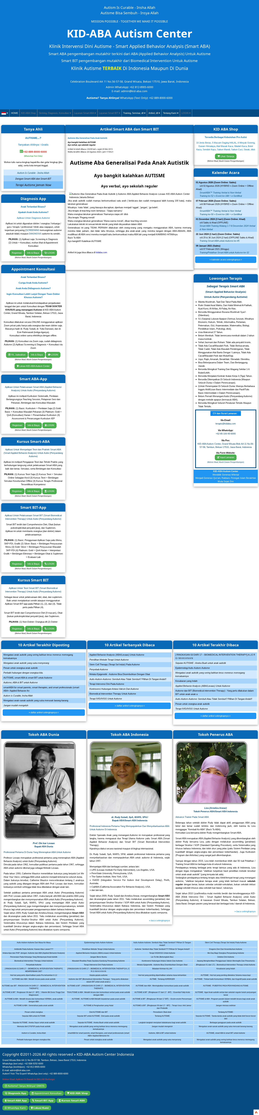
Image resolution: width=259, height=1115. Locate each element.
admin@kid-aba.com (134, 91)
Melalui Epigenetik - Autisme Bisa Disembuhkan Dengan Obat (162, 965)
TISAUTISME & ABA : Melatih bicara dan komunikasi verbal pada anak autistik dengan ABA (98, 994)
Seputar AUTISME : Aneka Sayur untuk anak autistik (32, 1023)
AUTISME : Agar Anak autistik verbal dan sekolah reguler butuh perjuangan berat (225, 994)
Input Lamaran (226, 457)
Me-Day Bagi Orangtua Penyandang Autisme (222, 953)
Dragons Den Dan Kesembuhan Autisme (222, 949)
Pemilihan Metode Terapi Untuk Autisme (95, 949)
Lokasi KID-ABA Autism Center (34, 366)
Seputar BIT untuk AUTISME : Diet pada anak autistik (96, 1018)
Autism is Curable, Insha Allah (30, 1035)
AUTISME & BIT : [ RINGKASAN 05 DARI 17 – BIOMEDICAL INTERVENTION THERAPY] (98, 987)
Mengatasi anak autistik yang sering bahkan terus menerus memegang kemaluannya (98, 1028)
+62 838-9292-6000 (33, 1063)
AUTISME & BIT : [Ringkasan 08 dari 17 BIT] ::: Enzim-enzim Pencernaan (162, 1001)
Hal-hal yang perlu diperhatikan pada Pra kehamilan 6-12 (33, 975)
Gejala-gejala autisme (95, 975)
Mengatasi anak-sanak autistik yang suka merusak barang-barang (226, 1028)
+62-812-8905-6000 (35, 1067)
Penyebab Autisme (30, 965)
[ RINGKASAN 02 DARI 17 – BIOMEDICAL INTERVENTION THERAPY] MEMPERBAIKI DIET (34, 970)
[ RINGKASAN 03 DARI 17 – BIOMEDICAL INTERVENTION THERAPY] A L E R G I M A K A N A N (98, 970)
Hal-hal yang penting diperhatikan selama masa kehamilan (162, 975)
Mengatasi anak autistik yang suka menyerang (159, 1041)
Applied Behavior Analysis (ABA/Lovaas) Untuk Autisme (97, 953)
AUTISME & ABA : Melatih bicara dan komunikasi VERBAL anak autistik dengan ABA (34, 1001)
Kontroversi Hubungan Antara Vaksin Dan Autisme (160, 961)
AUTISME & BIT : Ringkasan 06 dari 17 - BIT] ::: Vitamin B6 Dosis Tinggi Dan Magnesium (34, 994)
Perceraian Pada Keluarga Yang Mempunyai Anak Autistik (33, 957)
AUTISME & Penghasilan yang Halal (95, 1007)
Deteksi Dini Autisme (222, 957)
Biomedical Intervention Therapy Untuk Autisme (31, 961)
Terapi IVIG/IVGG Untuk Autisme (159, 953)
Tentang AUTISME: (222, 1012)
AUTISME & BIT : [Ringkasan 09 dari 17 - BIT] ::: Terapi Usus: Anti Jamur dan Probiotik (162, 1007)
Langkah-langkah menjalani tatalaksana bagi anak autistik (162, 1023)
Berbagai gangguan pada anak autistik (222, 1023)
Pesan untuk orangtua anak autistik (95, 1041)
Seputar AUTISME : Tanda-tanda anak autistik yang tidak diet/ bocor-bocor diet (226, 1018)
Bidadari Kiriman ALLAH (159, 970)
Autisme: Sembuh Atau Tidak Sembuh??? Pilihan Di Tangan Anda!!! (162, 949)
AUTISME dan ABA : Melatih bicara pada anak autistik (32, 981)
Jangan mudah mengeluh (159, 1028)
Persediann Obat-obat (159, 1012)
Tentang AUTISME (159, 1018)
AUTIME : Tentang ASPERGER (159, 981)
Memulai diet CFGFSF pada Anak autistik (30, 1028)
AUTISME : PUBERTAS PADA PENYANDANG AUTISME (224, 987)
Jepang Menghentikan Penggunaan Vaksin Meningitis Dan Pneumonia (226, 961)
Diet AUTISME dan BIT (95, 1012)
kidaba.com (101, 252)
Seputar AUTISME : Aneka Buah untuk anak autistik (96, 1023)
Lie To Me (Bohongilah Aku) (159, 957)
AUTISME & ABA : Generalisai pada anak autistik (31, 1007)
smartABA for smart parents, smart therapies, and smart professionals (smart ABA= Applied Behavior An (98, 1035)
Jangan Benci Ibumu (95, 957)
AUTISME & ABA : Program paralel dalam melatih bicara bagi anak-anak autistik (225, 1001)
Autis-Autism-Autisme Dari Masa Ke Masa (30, 944)
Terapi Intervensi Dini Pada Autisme (95, 965)
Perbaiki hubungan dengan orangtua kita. (30, 1041)
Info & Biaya (33, 253)
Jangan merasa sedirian (222, 1007)
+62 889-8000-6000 (161, 98)
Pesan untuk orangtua (30, 1012)
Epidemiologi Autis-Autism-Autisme (95, 944)
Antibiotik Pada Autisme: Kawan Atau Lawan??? (31, 949)
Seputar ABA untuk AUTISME (30, 1018)
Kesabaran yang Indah (222, 970)
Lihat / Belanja (227, 156)
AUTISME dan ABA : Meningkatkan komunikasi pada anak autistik (162, 987)
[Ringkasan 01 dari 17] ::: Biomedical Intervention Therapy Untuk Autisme (225, 965)
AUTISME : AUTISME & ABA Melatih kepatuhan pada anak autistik (98, 1001)
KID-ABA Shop (28, 113)
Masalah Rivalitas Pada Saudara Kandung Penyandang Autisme (98, 961)
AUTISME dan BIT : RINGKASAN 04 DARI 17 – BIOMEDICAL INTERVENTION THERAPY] (33, 987)
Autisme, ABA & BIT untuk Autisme (159, 1035)
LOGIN (51, 253)
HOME (14, 113)
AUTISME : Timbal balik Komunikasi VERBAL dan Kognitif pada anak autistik (226, 981)
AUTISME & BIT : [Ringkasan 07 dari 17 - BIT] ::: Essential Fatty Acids (162, 994)
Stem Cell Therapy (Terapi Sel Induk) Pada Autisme (224, 944)
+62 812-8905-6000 (141, 87)
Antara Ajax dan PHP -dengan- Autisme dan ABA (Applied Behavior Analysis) (34, 953)
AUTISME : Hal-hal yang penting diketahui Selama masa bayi (226, 975)
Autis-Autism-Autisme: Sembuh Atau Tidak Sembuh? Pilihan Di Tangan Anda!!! (162, 944)
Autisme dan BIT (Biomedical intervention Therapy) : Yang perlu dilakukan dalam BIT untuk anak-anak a (98, 981)
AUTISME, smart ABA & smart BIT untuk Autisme (223, 1035)
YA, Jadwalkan (17, 354)
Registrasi (17, 253)
